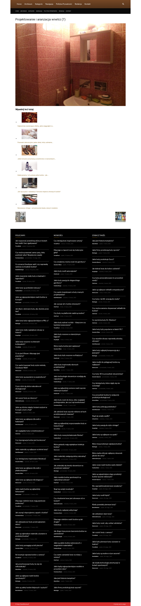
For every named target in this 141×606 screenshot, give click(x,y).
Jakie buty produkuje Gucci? (103, 259)
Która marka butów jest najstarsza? (67, 346)
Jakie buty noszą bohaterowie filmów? (68, 435)
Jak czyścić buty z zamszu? (102, 532)
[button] (123, 4)
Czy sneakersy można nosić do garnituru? (70, 262)
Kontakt (88, 4)
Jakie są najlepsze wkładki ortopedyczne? (108, 290)
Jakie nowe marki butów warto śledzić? (107, 465)
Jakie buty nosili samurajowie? (65, 271)
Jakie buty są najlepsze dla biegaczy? (29, 480)
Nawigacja (49, 4)
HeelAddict (95, 556)
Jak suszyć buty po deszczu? (26, 398)
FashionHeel (18, 290)
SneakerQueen (96, 262)
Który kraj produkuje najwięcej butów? (107, 444)
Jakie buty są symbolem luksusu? (28, 288)
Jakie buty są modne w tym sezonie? (106, 553)
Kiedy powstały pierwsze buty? (104, 504)
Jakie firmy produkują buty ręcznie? (67, 587)
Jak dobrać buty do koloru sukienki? (106, 269)
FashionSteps (57, 285)
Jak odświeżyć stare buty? (102, 514)
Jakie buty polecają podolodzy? (104, 407)
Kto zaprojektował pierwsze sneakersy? (107, 486)
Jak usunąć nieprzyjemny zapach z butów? (31, 513)
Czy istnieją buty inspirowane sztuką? (68, 241)
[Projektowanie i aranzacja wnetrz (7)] (70, 105)
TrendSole (18, 246)
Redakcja (78, 4)
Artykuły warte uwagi (120, 604)
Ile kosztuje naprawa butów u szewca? (30, 555)
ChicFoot (17, 380)
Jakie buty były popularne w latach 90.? (107, 329)
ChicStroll (56, 274)
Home (19, 4)
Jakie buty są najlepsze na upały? (104, 435)
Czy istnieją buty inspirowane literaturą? (30, 459)
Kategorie (39, 4)
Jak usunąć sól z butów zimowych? (67, 304)
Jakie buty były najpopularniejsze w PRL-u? (32, 321)
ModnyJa (17, 323)
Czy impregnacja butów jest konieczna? (30, 440)
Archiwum (28, 4)
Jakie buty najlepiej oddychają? (66, 510)
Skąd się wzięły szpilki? (101, 416)
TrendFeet (18, 506)
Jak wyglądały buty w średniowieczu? (29, 431)
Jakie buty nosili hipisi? (101, 495)
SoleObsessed (19, 424)
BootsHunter (19, 590)
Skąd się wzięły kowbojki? (64, 489)
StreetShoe (57, 429)
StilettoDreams (19, 401)
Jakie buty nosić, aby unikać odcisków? (107, 523)
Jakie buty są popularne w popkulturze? (30, 377)
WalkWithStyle (19, 269)
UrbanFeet (95, 419)
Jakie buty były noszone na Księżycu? (68, 355)
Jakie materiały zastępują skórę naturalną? (70, 456)
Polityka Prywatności (64, 4)
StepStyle (18, 335)
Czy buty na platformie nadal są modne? (69, 313)
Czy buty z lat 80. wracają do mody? (106, 299)
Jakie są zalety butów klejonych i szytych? (31, 587)
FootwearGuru (19, 258)
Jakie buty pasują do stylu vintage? (105, 425)
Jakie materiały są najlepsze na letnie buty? (31, 449)
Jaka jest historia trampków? (64, 578)
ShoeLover (18, 302)
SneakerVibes (19, 461)
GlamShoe (18, 569)
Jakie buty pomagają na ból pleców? (29, 545)
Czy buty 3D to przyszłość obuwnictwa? (107, 374)
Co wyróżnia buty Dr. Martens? (104, 320)
